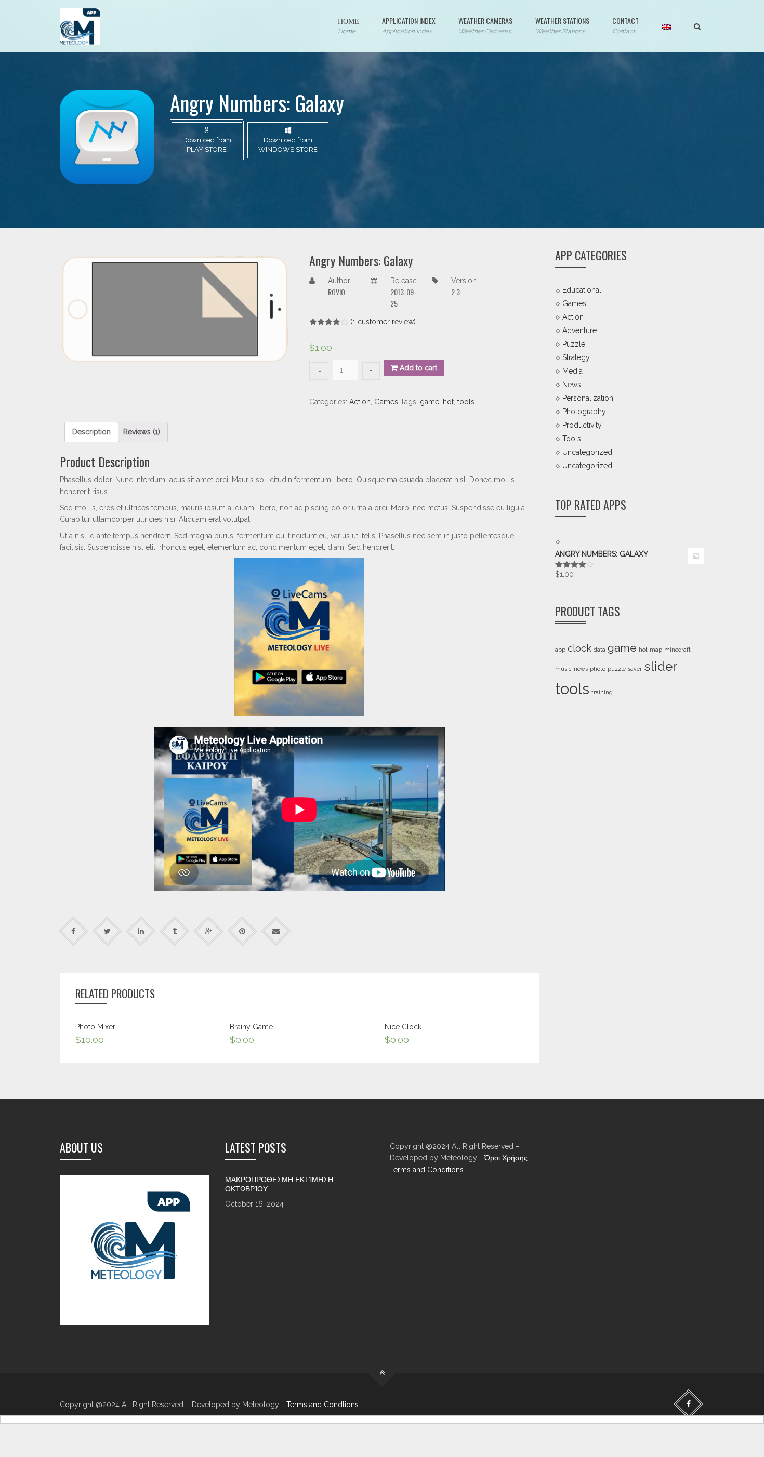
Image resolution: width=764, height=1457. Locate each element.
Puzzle (573, 344)
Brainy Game (251, 1027)
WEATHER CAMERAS (485, 25)
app (560, 649)
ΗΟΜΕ (348, 25)
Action (360, 402)
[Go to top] (382, 1373)
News (571, 384)
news (581, 669)
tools (466, 402)
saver (635, 669)
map (656, 649)
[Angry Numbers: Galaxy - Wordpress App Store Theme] (80, 26)
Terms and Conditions (427, 1169)
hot (448, 402)
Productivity (582, 424)
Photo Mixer (95, 1027)
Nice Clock (403, 1027)
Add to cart (417, 368)
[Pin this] (242, 931)
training (602, 692)
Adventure (579, 330)
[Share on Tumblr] (175, 931)
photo (597, 669)
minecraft (677, 649)
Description (91, 432)
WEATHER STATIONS (562, 25)
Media (572, 371)
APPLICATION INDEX (409, 25)
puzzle (617, 669)
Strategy (576, 357)
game (429, 402)
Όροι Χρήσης (506, 1158)
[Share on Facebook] (73, 931)
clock (579, 648)
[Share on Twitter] (107, 931)
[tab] (91, 432)
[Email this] (276, 931)
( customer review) (383, 321)
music (563, 669)
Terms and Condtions (322, 1404)
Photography (584, 411)
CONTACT (625, 25)
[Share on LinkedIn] (141, 931)
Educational (581, 290)
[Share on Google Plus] (208, 931)
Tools (571, 438)
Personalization (587, 398)
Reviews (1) (141, 432)
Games (386, 402)
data (599, 649)
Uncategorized (587, 451)
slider (660, 666)
